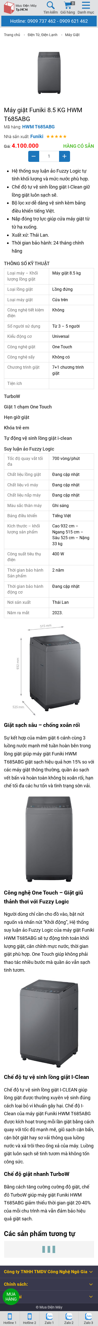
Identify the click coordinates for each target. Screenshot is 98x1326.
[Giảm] (33, 156)
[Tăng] (64, 156)
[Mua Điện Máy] (20, 7)
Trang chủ (12, 35)
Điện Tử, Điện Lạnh (42, 35)
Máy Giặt (72, 35)
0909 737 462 (41, 21)
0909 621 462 (74, 21)
